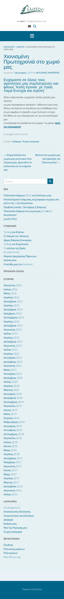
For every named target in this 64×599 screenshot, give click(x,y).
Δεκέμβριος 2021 (13, 361)
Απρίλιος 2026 (12, 297)
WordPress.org (12, 557)
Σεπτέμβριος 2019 (14, 401)
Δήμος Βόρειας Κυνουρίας (18, 240)
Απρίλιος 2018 (12, 454)
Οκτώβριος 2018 (13, 429)
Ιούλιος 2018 (11, 442)
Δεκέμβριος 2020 (13, 377)
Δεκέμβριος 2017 (13, 458)
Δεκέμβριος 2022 (13, 341)
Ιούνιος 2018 (11, 446)
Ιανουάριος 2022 (13, 357)
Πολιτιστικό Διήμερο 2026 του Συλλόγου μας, (28, 195)
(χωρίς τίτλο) (10, 218)
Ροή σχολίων (11, 552)
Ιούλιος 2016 (11, 494)
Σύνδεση (8, 544)
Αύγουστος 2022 (13, 345)
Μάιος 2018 (10, 450)
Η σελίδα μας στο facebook (18, 264)
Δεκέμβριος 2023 (13, 325)
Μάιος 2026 (10, 293)
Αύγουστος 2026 (13, 285)
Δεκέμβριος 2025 (13, 301)
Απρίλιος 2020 (12, 385)
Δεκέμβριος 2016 (13, 486)
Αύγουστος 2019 (13, 405)
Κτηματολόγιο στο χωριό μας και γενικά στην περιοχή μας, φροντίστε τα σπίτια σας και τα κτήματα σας (18, 162)
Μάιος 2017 (10, 474)
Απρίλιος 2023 (12, 337)
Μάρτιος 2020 (11, 389)
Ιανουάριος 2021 (13, 373)
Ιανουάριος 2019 (13, 426)
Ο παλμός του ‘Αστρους (16, 236)
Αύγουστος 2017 (13, 466)
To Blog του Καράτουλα (16, 244)
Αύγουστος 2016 (13, 490)
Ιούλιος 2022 (11, 349)
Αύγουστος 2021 (13, 365)
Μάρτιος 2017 (11, 482)
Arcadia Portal (11, 252)
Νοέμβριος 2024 (13, 313)
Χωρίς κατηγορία (30, 141)
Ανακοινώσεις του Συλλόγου (19, 515)
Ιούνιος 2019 (11, 409)
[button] (32, 36)
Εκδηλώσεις (10, 523)
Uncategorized (12, 507)
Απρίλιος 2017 (12, 478)
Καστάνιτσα (10, 260)
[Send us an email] (29, 26)
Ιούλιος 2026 (11, 289)
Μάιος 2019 (10, 413)
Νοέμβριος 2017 (13, 462)
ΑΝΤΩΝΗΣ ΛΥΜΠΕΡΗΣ (48, 72)
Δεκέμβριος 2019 (13, 397)
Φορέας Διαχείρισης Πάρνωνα (20, 256)
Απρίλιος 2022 (12, 353)
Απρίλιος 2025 (12, 305)
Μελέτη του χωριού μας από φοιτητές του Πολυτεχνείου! (47, 158)
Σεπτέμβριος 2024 (14, 317)
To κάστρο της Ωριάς (15, 248)
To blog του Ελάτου (14, 232)
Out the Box (36, 589)
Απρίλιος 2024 (12, 321)
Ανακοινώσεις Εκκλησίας (17, 511)
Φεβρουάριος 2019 (14, 421)
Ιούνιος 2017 (11, 470)
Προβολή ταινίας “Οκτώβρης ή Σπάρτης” (25, 207)
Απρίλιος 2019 (12, 418)
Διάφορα (17, 141)
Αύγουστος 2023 (13, 329)
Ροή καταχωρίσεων (14, 548)
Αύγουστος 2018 (13, 438)
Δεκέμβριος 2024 (13, 309)
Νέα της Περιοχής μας (15, 527)
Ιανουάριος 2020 (13, 393)
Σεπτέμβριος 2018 (14, 434)
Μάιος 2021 (10, 369)
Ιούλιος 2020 (11, 381)
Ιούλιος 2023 (11, 333)
